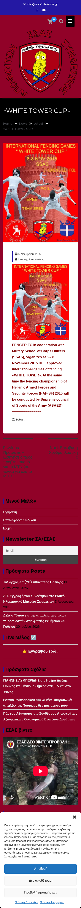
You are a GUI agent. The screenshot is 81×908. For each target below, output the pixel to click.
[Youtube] (44, 10)
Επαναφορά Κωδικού (19, 520)
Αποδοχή (40, 868)
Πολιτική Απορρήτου (52, 902)
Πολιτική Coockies (26, 902)
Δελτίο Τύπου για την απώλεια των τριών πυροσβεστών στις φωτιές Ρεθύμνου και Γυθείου (34, 621)
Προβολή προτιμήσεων (40, 892)
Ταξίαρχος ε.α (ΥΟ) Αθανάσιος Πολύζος (33, 582)
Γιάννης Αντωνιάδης (30, 259)
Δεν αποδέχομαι (40, 880)
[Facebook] (37, 10)
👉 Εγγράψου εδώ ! (40, 651)
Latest (20, 419)
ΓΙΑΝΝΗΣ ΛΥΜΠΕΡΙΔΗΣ (21, 680)
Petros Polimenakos (19, 700)
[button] (74, 817)
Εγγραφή (10, 512)
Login (7, 528)
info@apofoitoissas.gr (42, 4)
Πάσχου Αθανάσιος (18, 713)
